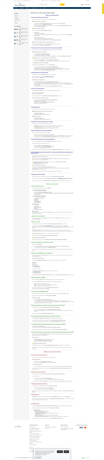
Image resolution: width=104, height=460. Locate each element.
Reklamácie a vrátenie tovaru (34, 439)
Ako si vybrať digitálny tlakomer (55, 0)
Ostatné (16, 23)
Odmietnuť (60, 451)
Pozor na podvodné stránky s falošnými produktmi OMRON (67, 429)
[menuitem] (16, 8)
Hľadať (62, 4)
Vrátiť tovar (65, 226)
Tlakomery (17, 15)
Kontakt (30, 443)
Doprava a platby (44, 0)
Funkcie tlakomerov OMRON (34, 429)
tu (46, 454)
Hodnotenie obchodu (32, 444)
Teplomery (17, 18)
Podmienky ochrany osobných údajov (35, 442)
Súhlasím (66, 451)
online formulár (49, 226)
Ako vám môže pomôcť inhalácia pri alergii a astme (51, 428)
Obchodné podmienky (33, 440)
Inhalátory (16, 17)
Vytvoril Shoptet (87, 457)
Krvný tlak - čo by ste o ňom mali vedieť (35, 435)
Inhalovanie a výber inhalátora (34, 436)
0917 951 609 (33, 451)
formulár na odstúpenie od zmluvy (57, 227)
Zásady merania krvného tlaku (34, 433)
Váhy (15, 21)
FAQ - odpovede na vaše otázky (34, 437)
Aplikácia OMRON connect (65, 427)
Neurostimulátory (18, 20)
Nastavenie (38, 457)
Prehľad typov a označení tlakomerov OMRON (35, 432)
